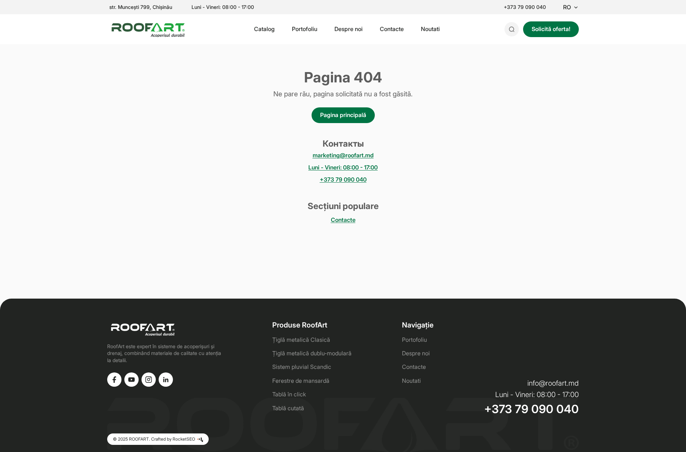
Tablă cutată (288, 408)
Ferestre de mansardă (300, 380)
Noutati (430, 28)
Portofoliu (304, 28)
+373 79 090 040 (525, 7)
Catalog (264, 28)
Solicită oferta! (551, 28)
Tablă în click (289, 394)
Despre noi (348, 28)
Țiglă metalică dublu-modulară (312, 353)
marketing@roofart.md (343, 155)
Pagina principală (343, 114)
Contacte (392, 28)
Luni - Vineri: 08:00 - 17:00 (343, 167)
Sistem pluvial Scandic (301, 366)
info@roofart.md (553, 383)
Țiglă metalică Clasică (301, 339)
